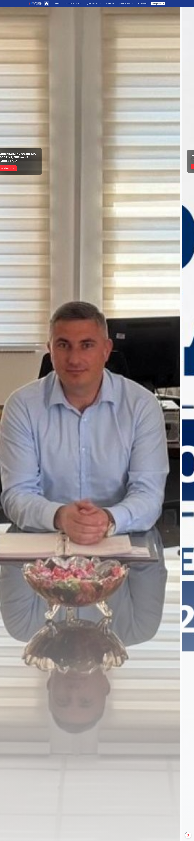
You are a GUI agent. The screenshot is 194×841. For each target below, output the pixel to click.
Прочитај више (18, 166)
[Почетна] (46, 3)
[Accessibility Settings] (188, 835)
